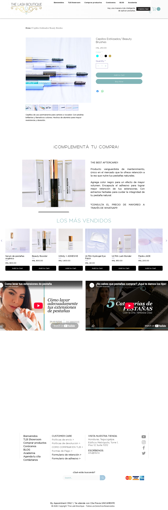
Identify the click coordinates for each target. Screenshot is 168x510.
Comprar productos (34, 443)
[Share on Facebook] (97, 91)
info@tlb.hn (94, 453)
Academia (29, 453)
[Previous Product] (1, 240)
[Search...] (102, 477)
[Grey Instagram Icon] (143, 442)
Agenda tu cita (31, 456)
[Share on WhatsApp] (102, 91)
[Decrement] (98, 65)
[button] (156, 9)
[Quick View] (17, 241)
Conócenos (29, 446)
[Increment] (106, 65)
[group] (84, 249)
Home (28, 27)
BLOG (26, 449)
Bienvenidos (30, 436)
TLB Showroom (32, 439)
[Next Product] (166, 240)
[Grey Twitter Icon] (143, 453)
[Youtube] (143, 436)
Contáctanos (30, 460)
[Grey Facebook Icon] (143, 447)
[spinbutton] (102, 65)
